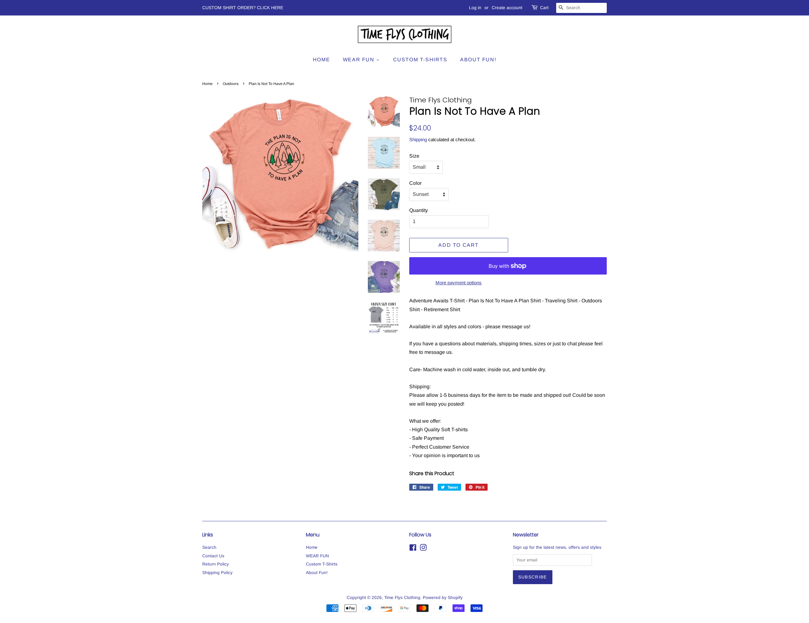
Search (209, 547)
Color (415, 183)
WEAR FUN (359, 59)
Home (321, 59)
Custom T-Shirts (420, 59)
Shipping (418, 139)
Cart (544, 7)
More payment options (458, 282)
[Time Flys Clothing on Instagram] (423, 549)
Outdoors (231, 84)
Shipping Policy (217, 572)
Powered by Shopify (443, 597)
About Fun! (478, 59)
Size (414, 156)
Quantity (418, 210)
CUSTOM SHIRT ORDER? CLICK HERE (242, 7)
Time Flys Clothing (402, 597)
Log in (475, 7)
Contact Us (213, 555)
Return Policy (215, 564)
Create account (507, 7)
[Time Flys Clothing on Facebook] (413, 549)
